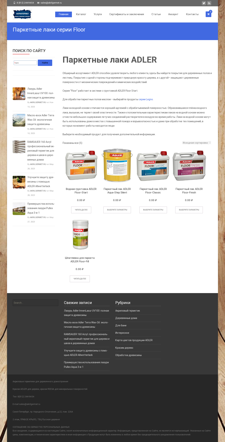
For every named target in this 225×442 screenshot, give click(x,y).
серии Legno (146, 99)
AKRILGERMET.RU (38, 102)
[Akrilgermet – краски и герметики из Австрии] (19, 13)
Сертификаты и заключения (126, 14)
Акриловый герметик (127, 310)
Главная (63, 14)
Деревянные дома (126, 318)
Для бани (120, 325)
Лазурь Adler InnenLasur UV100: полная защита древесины (41, 93)
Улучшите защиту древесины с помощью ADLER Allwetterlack (40, 181)
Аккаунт (173, 14)
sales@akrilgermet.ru (29, 404)
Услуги (98, 14)
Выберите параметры (117, 210)
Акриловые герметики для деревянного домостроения (40, 381)
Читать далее (81, 210)
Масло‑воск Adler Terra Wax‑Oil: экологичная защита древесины (40, 120)
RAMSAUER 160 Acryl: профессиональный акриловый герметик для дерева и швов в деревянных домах (40, 150)
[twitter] (204, 3)
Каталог (81, 14)
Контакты (192, 14)
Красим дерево (124, 347)
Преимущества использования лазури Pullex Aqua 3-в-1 (41, 208)
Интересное (122, 332)
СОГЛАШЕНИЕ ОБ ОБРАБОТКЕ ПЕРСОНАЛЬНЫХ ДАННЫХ (41, 427)
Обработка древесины (128, 355)
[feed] (209, 3)
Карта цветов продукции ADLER (134, 340)
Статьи (156, 14)
